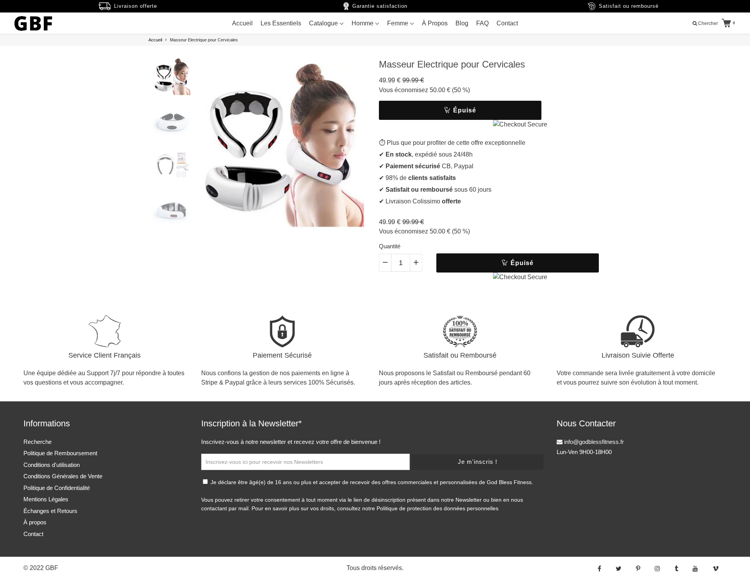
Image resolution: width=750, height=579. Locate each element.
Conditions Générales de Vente (62, 476)
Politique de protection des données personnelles (437, 508)
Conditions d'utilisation (51, 464)
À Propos (435, 23)
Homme (363, 23)
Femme (398, 23)
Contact (507, 23)
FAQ (482, 23)
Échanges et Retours (50, 511)
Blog (461, 23)
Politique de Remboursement (60, 453)
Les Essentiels (281, 23)
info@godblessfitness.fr (593, 441)
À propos (34, 522)
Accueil (242, 23)
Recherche (37, 441)
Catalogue (324, 23)
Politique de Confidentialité (56, 488)
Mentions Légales (45, 499)
